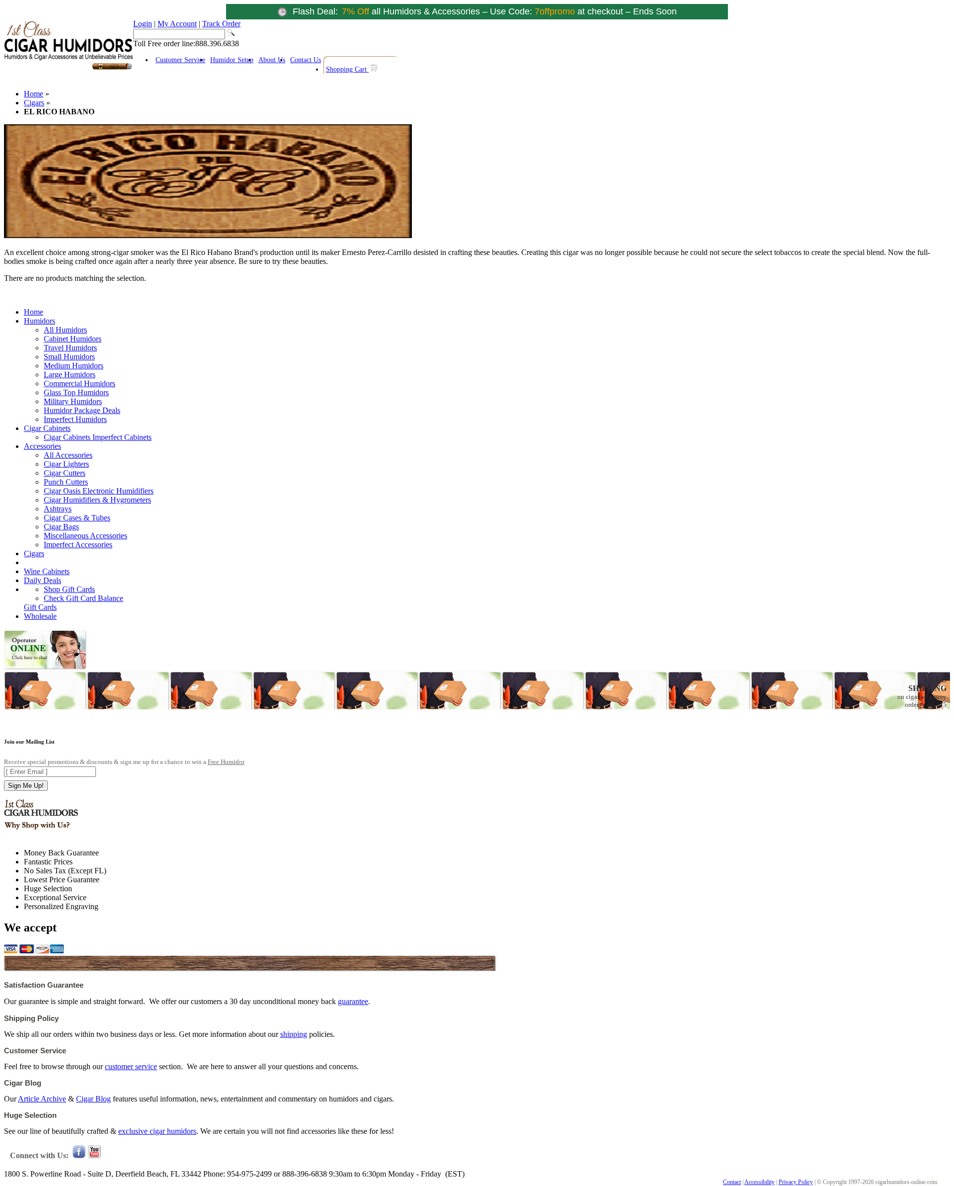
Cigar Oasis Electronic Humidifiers (99, 491)
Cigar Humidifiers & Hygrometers (97, 500)
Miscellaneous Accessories (85, 535)
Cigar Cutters (64, 473)
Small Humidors (69, 356)
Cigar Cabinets (47, 428)
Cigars (34, 102)
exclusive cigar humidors (157, 1131)
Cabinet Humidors (72, 339)
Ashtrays (58, 509)
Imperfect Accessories (78, 544)
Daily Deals (42, 580)
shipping (293, 1034)
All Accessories (68, 455)
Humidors (39, 321)
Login (142, 23)
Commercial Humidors (79, 383)
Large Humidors (69, 374)
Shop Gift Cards (69, 589)
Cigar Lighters (66, 464)
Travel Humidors (70, 347)
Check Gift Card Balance (83, 598)
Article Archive (42, 1099)
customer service (131, 1066)
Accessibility (759, 1182)
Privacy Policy (796, 1182)
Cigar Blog (93, 1099)
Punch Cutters (66, 482)
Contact (732, 1182)
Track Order (221, 23)
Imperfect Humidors (75, 419)
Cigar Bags (61, 526)
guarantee (353, 1001)
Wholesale (40, 616)
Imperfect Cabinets (122, 437)
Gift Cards (40, 607)
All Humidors (65, 330)
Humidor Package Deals (82, 410)
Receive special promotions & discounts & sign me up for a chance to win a (124, 761)
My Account (177, 23)
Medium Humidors (73, 365)
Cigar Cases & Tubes (77, 517)
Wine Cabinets (47, 571)
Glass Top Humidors (76, 392)
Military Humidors (73, 401)
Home (33, 93)
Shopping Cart (347, 69)
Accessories (42, 446)
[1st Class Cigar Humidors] (68, 68)
